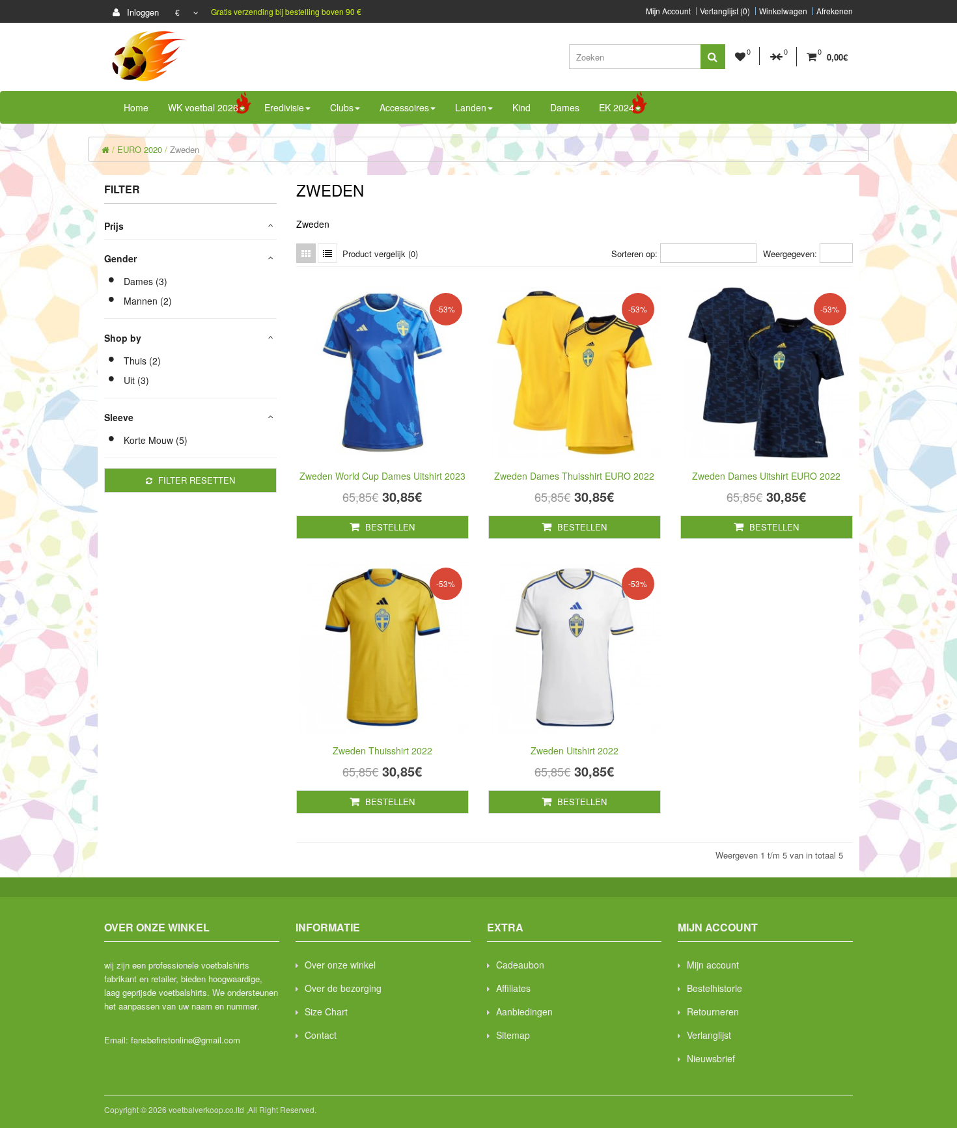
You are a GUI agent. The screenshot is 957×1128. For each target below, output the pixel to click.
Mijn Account (668, 11)
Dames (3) (145, 281)
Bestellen (389, 527)
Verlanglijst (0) (725, 11)
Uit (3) (136, 380)
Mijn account (713, 964)
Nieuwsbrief (711, 1058)
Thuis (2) (142, 360)
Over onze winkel (340, 964)
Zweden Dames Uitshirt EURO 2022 (766, 475)
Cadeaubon (520, 964)
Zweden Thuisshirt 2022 (382, 750)
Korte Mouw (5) (155, 440)
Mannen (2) (148, 300)
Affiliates (513, 988)
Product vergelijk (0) (380, 253)
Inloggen (141, 12)
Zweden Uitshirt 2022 (574, 750)
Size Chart (326, 1011)
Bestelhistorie (714, 988)
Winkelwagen (783, 11)
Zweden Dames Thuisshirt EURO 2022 (574, 475)
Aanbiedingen (524, 1011)
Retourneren (713, 1011)
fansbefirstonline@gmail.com (185, 1040)
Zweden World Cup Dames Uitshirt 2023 (382, 475)
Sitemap (513, 1034)
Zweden (184, 149)
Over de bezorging (343, 988)
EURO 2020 (139, 149)
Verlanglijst (709, 1034)
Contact (321, 1034)
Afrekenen (834, 11)
